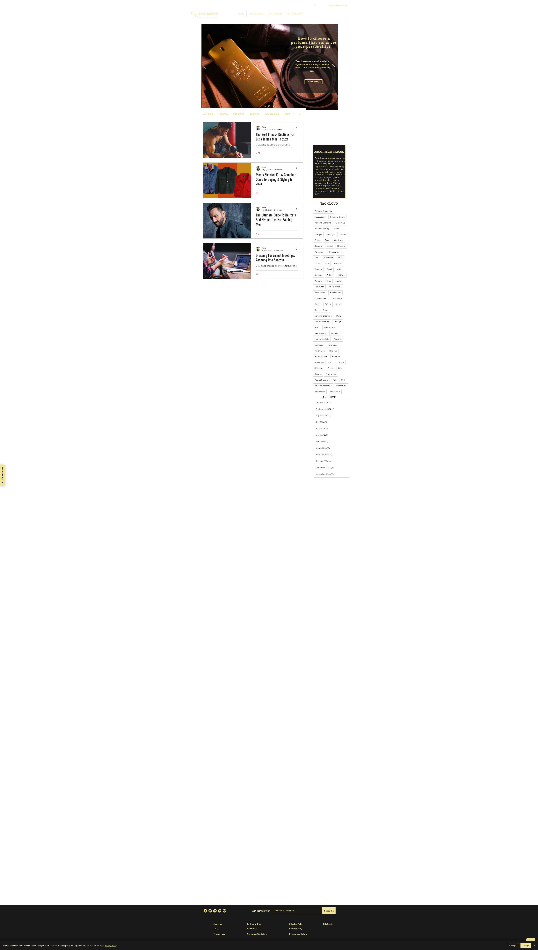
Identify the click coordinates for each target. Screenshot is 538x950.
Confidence (334, 252)
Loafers (334, 333)
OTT (343, 380)
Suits (340, 257)
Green (326, 310)
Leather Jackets (322, 339)
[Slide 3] (273, 106)
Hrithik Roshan (321, 356)
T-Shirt (328, 304)
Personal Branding (323, 223)
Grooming (238, 113)
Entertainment (321, 298)
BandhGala (341, 385)
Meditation (319, 345)
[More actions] (297, 128)
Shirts (329, 275)
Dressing (341, 246)
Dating (317, 304)
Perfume (318, 281)
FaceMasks (320, 391)
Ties (316, 257)
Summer (318, 275)
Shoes (336, 228)
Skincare (318, 246)
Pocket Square (321, 380)
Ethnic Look (335, 292)
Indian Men (320, 351)
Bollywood (319, 362)
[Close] (534, 945)
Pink (334, 380)
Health (341, 362)
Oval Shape (337, 298)
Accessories (272, 113)
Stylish (339, 269)
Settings (512, 945)
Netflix (317, 263)
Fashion (339, 281)
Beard (330, 246)
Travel (329, 269)
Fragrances (331, 374)
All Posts (208, 113)
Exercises (333, 345)
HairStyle (341, 275)
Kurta (330, 362)
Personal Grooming (323, 211)
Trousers (337, 339)
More (287, 113)
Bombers (336, 356)
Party (338, 316)
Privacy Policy (111, 945)
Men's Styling (320, 333)
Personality (319, 252)
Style (327, 240)
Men (327, 263)
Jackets (342, 234)
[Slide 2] (268, 106)
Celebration (328, 257)
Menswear (319, 286)
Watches (337, 263)
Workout (318, 269)
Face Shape (320, 292)
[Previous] (205, 67)
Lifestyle (223, 113)
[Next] (333, 67)
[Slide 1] (265, 106)
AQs (216, 928)
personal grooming (323, 316)
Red (316, 310)
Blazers (318, 374)
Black (317, 327)
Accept (526, 945)
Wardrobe (338, 240)
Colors (317, 240)
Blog (340, 368)
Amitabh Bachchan (323, 385)
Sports (338, 304)
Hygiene (333, 351)
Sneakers (319, 368)
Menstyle (331, 234)
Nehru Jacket (330, 327)
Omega (337, 321)
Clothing (254, 113)
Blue (329, 281)
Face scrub (335, 391)
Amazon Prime (335, 286)
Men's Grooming (322, 321)
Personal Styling (337, 217)
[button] (314, 83)
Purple (331, 368)
